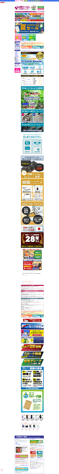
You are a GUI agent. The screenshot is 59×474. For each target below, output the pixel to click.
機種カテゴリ (25, 50)
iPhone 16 (16, 52)
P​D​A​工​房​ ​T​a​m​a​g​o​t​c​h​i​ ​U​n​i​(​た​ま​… (23, 428)
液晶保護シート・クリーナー (17, 66)
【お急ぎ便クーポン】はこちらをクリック (26, 48)
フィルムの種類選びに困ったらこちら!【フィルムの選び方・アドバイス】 (27, 41)
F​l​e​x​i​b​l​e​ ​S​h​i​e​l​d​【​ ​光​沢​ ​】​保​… (37, 428)
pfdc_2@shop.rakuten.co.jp (34, 468)
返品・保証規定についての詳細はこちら (25, 465)
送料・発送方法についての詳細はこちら (39, 446)
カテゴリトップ (22, 50)
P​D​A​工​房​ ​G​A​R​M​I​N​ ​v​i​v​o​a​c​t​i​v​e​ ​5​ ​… (30, 428)
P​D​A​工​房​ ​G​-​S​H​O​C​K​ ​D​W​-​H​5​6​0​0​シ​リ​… (34, 428)
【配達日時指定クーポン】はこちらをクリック (38, 48)
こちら (25, 462)
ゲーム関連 (28, 50)
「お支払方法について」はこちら (26, 445)
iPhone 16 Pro (16, 53)
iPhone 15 (16, 54)
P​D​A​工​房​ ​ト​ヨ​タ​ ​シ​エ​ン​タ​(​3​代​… (26, 428)
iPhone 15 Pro (16, 55)
